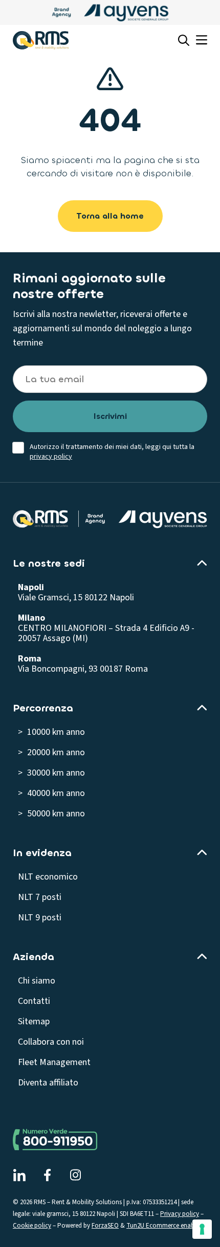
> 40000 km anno (51, 793)
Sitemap (34, 1021)
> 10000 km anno (51, 732)
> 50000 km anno (51, 813)
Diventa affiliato (48, 1082)
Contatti (34, 1001)
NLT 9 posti (39, 917)
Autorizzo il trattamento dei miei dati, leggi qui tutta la (112, 452)
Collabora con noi (51, 1042)
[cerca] (183, 40)
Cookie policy (32, 1225)
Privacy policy (179, 1213)
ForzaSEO (105, 1225)
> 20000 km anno (51, 752)
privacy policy (51, 457)
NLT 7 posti (39, 897)
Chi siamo (36, 980)
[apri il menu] (201, 40)
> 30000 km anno (51, 772)
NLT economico (48, 876)
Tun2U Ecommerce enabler (163, 1225)
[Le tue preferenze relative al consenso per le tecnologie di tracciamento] (202, 1229)
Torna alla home (110, 215)
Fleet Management (54, 1062)
